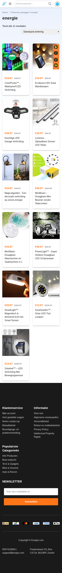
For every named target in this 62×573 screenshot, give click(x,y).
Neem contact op (11, 421)
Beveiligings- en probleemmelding (11, 431)
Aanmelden (31, 501)
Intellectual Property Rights (44, 435)
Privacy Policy (41, 429)
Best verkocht (9, 460)
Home (5, 12)
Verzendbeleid (41, 421)
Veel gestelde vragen (13, 417)
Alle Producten (9, 456)
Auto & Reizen (9, 472)
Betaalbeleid (8, 425)
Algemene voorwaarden (46, 417)
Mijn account (8, 413)
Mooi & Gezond (10, 468)
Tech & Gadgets (10, 464)
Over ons (38, 413)
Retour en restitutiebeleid (47, 425)
